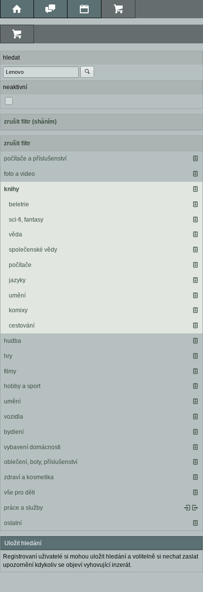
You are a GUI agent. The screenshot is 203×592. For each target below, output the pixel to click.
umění (17, 295)
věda (15, 234)
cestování (21, 325)
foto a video (19, 173)
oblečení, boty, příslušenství (40, 462)
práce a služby (23, 507)
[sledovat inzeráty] (195, 158)
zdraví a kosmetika (29, 477)
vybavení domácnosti (32, 447)
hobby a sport (22, 386)
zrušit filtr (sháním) (30, 121)
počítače (20, 265)
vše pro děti (19, 492)
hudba (12, 340)
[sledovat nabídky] (195, 507)
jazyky (17, 280)
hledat (11, 57)
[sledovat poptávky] (187, 507)
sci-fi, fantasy (26, 219)
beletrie (19, 204)
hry (8, 356)
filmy (10, 371)
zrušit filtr (17, 143)
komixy (18, 310)
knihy (11, 189)
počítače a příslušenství (35, 158)
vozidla (13, 416)
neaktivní (15, 87)
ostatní (13, 523)
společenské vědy (33, 249)
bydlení (14, 431)
